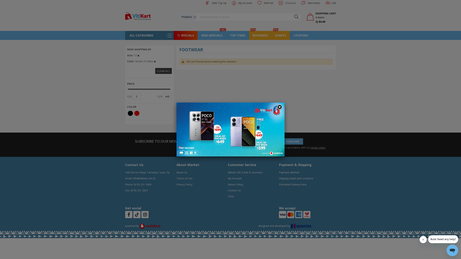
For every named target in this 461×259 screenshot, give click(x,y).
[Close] (279, 107)
